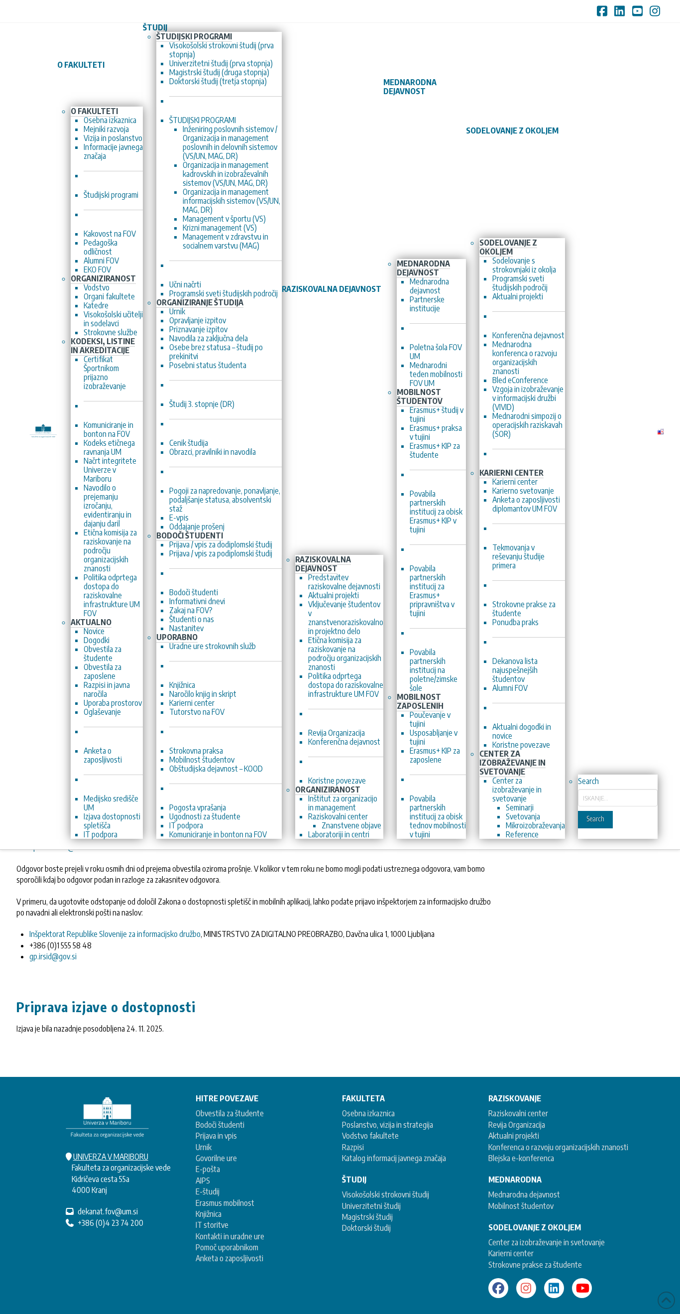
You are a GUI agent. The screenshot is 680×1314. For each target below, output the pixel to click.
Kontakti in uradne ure (230, 1236)
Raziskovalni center (518, 1113)
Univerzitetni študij (371, 1206)
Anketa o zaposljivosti (229, 1258)
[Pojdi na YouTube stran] (582, 1288)
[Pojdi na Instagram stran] (526, 1288)
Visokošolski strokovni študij (385, 1194)
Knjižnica (209, 1214)
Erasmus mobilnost (225, 1203)
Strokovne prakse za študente (535, 1265)
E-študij (208, 1191)
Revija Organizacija (516, 1125)
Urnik (204, 1147)
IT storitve (212, 1225)
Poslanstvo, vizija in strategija (387, 1125)
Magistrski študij (367, 1217)
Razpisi (353, 1147)
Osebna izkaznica (368, 1113)
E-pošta (208, 1169)
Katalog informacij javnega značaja (394, 1158)
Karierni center (511, 1253)
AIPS (203, 1180)
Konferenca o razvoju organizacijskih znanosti (558, 1147)
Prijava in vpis (216, 1136)
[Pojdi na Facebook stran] (498, 1288)
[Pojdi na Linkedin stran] (554, 1288)
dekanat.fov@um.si (108, 1211)
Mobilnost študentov (521, 1206)
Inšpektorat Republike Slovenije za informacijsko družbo (115, 934)
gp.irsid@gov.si (53, 956)
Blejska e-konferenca (521, 1158)
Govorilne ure (216, 1158)
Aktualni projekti (513, 1136)
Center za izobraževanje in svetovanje (546, 1242)
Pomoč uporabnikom (227, 1247)
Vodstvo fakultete (370, 1136)
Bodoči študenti (220, 1125)
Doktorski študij (366, 1228)
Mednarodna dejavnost (524, 1194)
